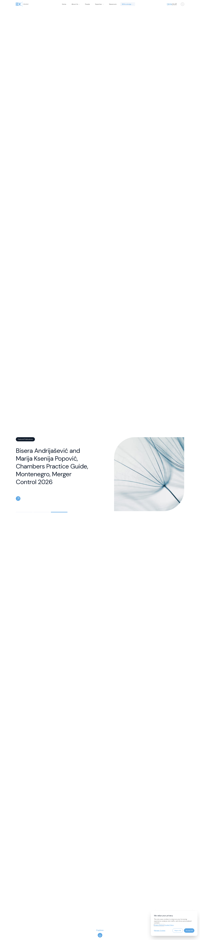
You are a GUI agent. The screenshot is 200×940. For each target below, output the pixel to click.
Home (64, 4)
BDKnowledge (126, 4)
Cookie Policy (169, 925)
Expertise (98, 4)
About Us (75, 4)
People (87, 4)
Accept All (189, 930)
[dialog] (174, 923)
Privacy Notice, (159, 925)
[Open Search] (182, 4)
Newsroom (113, 4)
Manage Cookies (159, 930)
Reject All (178, 930)
